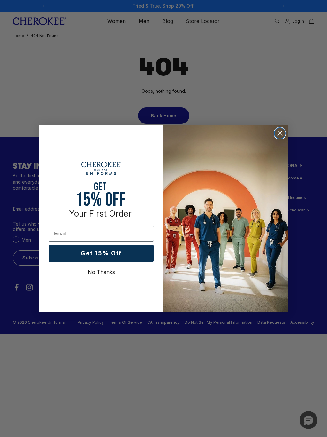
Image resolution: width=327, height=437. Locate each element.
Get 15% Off (101, 253)
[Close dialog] (279, 133)
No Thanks (101, 272)
